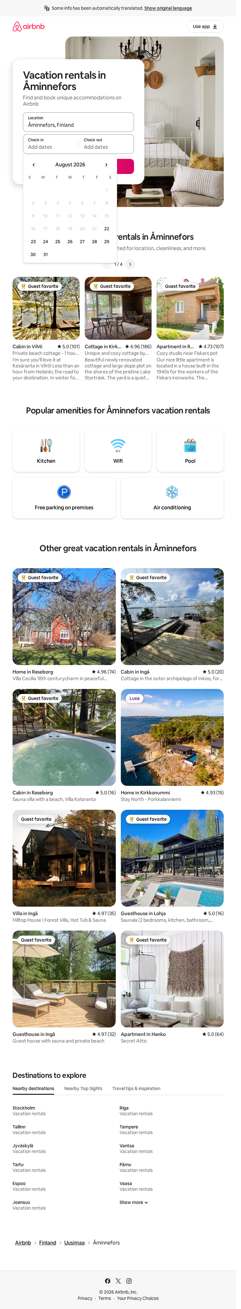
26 (69, 241)
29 (106, 241)
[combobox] (78, 125)
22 (106, 229)
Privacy (85, 1298)
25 (57, 241)
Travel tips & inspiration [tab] (136, 1088)
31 (45, 254)
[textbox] (50, 147)
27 (82, 241)
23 (33, 241)
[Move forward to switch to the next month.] (106, 165)
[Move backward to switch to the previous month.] (34, 165)
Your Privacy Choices (138, 1298)
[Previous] (107, 264)
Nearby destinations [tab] (33, 1088)
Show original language (168, 8)
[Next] (130, 264)
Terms (104, 1298)
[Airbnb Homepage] (29, 26)
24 (45, 241)
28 (94, 241)
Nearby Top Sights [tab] (83, 1088)
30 (33, 254)
